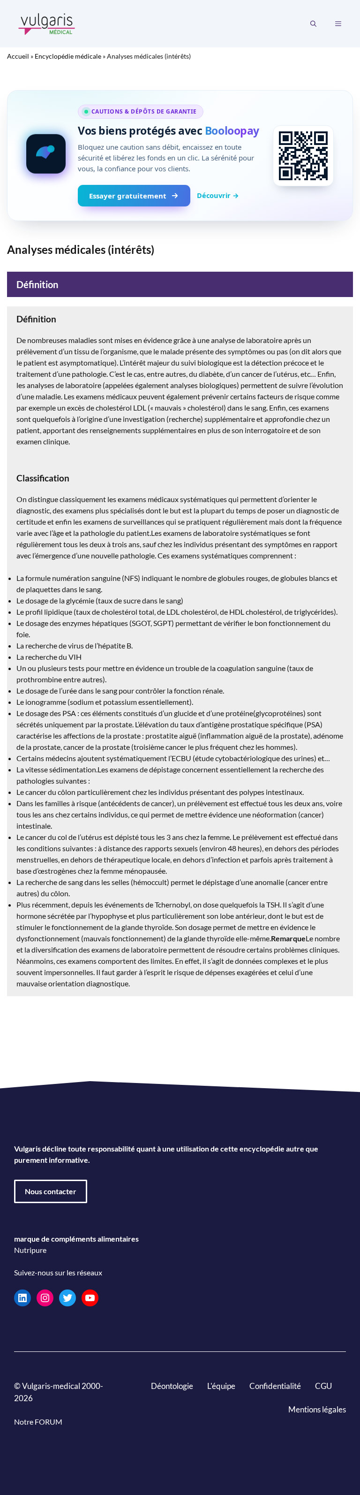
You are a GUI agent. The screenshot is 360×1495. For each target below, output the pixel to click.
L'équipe (221, 1386)
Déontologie (172, 1386)
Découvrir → (218, 195)
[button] (313, 24)
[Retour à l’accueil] (47, 22)
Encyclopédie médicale (68, 56)
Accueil (18, 56)
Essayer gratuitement (127, 195)
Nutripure (30, 1249)
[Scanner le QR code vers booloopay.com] (303, 155)
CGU (323, 1386)
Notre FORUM (38, 1421)
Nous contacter (50, 1191)
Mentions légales (317, 1409)
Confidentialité (275, 1386)
